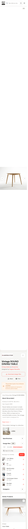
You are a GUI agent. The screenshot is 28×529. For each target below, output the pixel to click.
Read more (5, 422)
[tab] (4, 447)
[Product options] (24, 501)
